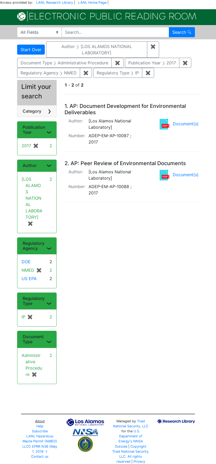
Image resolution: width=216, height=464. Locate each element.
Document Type (33, 339)
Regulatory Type (34, 301)
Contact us (39, 456)
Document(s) (186, 123)
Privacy (139, 461)
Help (39, 426)
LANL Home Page (92, 2)
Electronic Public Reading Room (106, 16)
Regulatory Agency (34, 246)
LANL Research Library (54, 2)
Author (30, 165)
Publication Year (34, 130)
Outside (121, 446)
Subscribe (40, 431)
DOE (26, 261)
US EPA (29, 278)
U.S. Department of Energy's (131, 436)
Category (32, 111)
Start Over (31, 49)
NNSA (138, 441)
